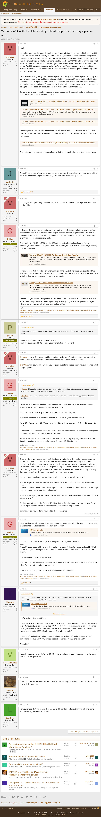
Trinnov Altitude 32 (39, 310)
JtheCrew (12, 749)
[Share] (94, 43)
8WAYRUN (62, 815)
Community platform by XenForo (37, 813)
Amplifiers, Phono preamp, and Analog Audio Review (43, 749)
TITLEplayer (13, 759)
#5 (97, 323)
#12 (97, 677)
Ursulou (91, 745)
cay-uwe (11, 777)
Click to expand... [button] (59, 614)
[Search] (97, 10)
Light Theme (8, 808)
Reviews (24, 9)
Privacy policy (85, 808)
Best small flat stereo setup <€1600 (26, 764)
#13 (97, 705)
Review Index (36, 9)
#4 (97, 226)
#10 (97, 589)
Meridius (6, 39)
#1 (97, 44)
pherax (91, 766)
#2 (97, 169)
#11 (97, 650)
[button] (68, 10)
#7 (97, 380)
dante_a (11, 767)
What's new (62, 9)
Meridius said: (26, 327)
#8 (97, 455)
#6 (97, 353)
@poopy (23, 357)
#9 (97, 519)
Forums (49, 9)
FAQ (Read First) (10, 9)
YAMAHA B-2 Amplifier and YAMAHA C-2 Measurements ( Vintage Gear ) (28, 773)
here (24, 22)
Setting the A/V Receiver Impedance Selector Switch (51, 282)
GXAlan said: (25, 594)
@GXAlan (24, 365)
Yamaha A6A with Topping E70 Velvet (27, 756)
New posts (5, 13)
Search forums (16, 13)
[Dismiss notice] (97, 19)
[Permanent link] (21, 161)
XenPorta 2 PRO (41, 815)
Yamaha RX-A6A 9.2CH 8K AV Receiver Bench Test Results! (53, 255)
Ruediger (91, 784)
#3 (97, 198)
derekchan (12, 788)
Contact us (61, 808)
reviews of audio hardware (45, 19)
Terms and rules (73, 808)
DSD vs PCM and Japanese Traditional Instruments (79, 310)
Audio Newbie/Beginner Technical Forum (41, 759)
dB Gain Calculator (37, 530)
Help (94, 808)
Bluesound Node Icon (26, 310)
